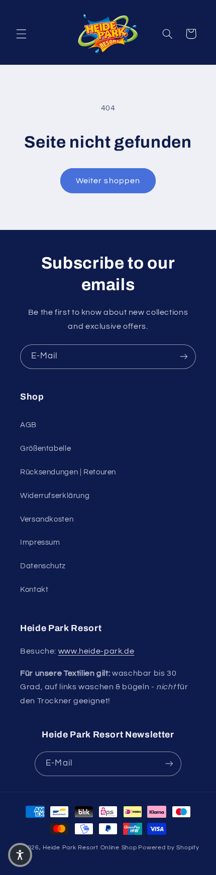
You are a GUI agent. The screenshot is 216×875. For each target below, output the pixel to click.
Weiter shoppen (108, 181)
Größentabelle (45, 448)
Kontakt (34, 589)
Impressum (40, 542)
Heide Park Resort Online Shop (90, 847)
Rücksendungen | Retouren (68, 472)
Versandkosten (46, 519)
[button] (21, 33)
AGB (28, 425)
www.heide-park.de (96, 651)
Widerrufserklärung (54, 495)
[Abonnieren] (183, 356)
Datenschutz (43, 566)
